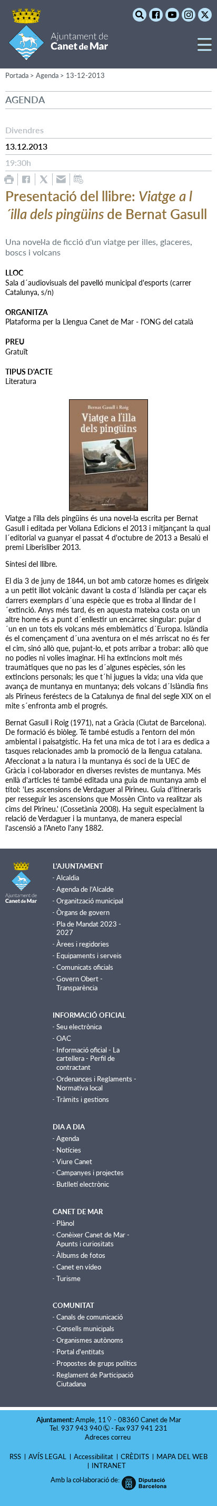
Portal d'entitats (80, 1351)
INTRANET (109, 1465)
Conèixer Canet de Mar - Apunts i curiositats (93, 1239)
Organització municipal (89, 901)
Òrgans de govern (83, 912)
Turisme (68, 1278)
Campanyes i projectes (90, 1172)
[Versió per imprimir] (9, 179)
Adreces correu (108, 1437)
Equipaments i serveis (89, 955)
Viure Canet (74, 1161)
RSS (15, 1456)
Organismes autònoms (89, 1340)
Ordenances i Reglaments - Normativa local (96, 1083)
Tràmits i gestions (82, 1099)
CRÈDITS (135, 1456)
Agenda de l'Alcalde (85, 889)
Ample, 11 (90, 1419)
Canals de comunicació (89, 1317)
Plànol (65, 1223)
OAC (63, 1038)
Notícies (68, 1150)
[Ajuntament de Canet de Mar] (58, 54)
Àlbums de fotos (80, 1255)
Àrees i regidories (82, 944)
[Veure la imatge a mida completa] (108, 455)
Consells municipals (85, 1328)
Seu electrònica (79, 1026)
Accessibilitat (93, 1456)
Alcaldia (67, 877)
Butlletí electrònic (82, 1184)
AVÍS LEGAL (47, 1456)
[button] (205, 48)
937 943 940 (81, 1428)
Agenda (67, 1138)
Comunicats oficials (84, 967)
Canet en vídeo (78, 1267)
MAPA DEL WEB (182, 1456)
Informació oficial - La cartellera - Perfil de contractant (88, 1059)
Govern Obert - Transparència (79, 983)
